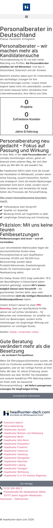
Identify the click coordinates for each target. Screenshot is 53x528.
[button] (26, 16)
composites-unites (28, 331)
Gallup (13, 331)
